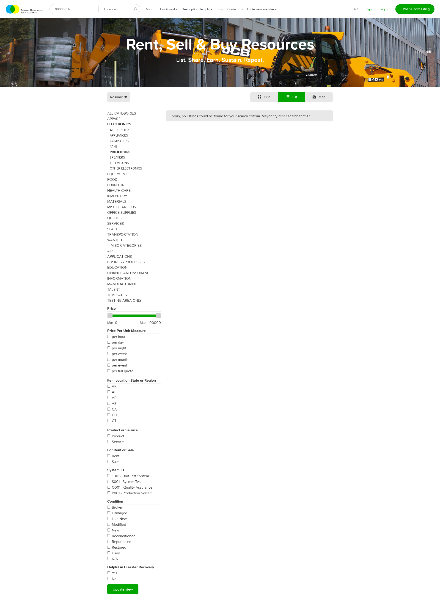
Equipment (117, 173)
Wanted (114, 239)
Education (117, 267)
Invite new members (262, 9)
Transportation (122, 234)
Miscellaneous (121, 206)
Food (112, 179)
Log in (384, 9)
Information (119, 278)
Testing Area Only (124, 300)
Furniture (116, 184)
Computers (119, 141)
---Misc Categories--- (126, 245)
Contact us (235, 9)
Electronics (119, 124)
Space (112, 228)
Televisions (119, 163)
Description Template (197, 9)
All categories (121, 113)
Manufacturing (122, 283)
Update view (123, 589)
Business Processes (126, 261)
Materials (116, 201)
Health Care (119, 190)
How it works (168, 9)
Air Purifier (119, 130)
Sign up (371, 9)
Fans (114, 146)
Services (115, 223)
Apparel (114, 118)
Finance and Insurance (129, 272)
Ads (110, 250)
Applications (119, 256)
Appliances (119, 135)
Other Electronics (126, 168)
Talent (113, 289)
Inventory (117, 195)
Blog (220, 9)
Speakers (117, 157)
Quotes (114, 217)
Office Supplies (121, 212)
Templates (117, 294)
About (150, 9)
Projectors (120, 152)
